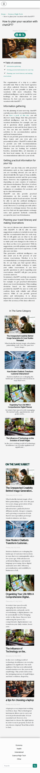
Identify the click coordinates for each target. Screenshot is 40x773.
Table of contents (13, 63)
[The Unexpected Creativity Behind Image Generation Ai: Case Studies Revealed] (20, 324)
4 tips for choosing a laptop (20, 700)
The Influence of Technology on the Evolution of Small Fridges (20, 439)
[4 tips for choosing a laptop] (20, 689)
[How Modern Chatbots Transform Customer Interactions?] (20, 360)
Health (19, 748)
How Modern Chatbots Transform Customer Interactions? (20, 372)
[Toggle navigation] (4, 4)
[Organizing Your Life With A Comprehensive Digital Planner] (20, 393)
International (19, 752)
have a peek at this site (19, 115)
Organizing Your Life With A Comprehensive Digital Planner (20, 406)
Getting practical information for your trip (20, 70)
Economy (19, 745)
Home (3, 14)
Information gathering (14, 66)
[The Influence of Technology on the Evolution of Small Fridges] (20, 427)
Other (19, 759)
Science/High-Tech (15, 14)
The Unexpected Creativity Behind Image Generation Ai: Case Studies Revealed (20, 338)
